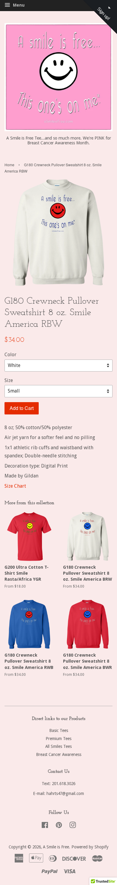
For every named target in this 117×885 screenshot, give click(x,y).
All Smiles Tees (58, 746)
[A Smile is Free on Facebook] (44, 826)
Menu (18, 5)
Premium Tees (58, 738)
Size (8, 380)
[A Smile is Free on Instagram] (72, 826)
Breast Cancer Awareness (58, 754)
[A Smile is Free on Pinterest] (59, 826)
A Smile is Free (56, 846)
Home (9, 164)
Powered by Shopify (90, 846)
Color (10, 354)
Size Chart (15, 486)
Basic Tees (58, 730)
